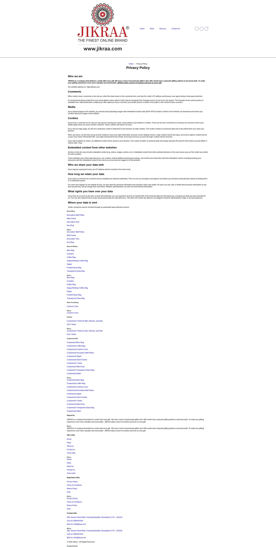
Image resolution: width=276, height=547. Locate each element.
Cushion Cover (72, 306)
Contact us (71, 449)
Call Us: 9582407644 (75, 521)
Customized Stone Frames (77, 360)
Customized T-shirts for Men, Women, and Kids (85, 321)
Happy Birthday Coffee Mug (77, 261)
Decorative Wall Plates (75, 215)
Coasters (70, 254)
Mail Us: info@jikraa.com (76, 524)
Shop (69, 442)
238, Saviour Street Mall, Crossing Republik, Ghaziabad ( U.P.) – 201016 (94, 517)
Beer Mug (70, 250)
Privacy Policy (72, 482)
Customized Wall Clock (76, 367)
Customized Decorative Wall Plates (80, 353)
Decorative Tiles (73, 222)
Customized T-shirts (74, 363)
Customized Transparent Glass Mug (80, 370)
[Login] (201, 29)
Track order (71, 453)
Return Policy (72, 488)
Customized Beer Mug (75, 342)
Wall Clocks (71, 218)
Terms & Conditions (74, 485)
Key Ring (70, 225)
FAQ (68, 492)
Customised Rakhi (74, 373)
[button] (138, 230)
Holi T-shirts (71, 324)
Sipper (69, 264)
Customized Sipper (74, 356)
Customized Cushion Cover (77, 349)
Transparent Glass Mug (76, 271)
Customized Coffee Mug (76, 346)
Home (131, 64)
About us (70, 446)
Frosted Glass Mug (74, 268)
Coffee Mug (71, 257)
